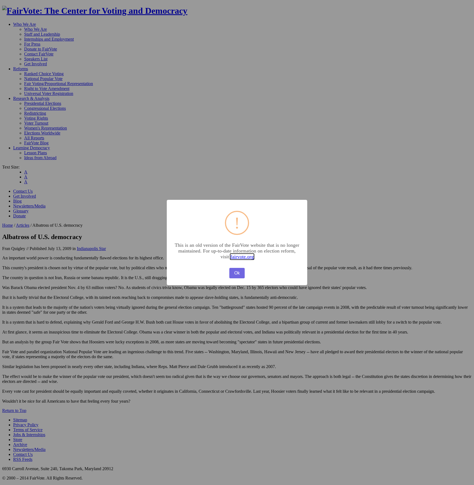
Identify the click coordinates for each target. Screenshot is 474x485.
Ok (237, 273)
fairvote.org (242, 256)
